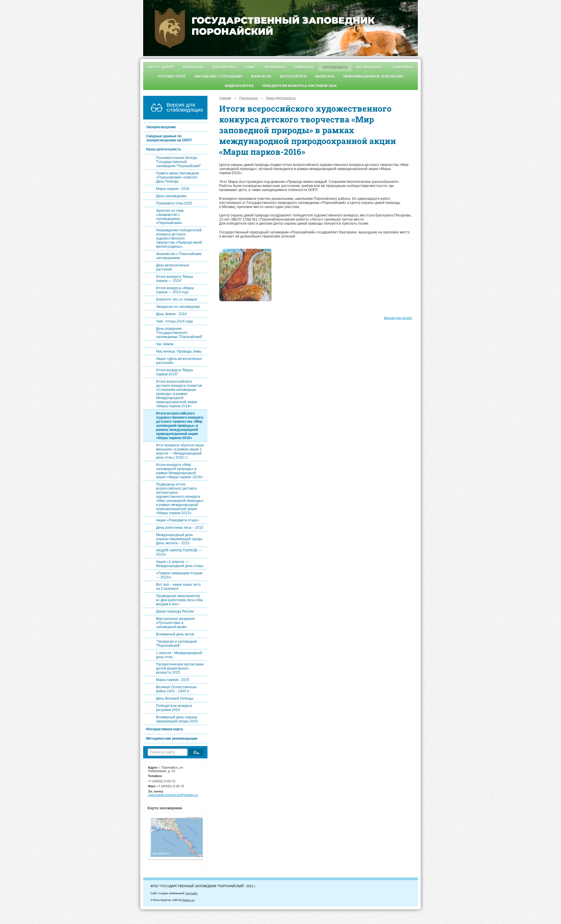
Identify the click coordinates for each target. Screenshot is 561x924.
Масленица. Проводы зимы (179, 351)
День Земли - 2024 (171, 314)
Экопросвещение (161, 127)
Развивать (274, 67)
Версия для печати (398, 318)
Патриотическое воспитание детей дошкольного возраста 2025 (180, 668)
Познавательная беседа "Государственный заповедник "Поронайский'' (178, 162)
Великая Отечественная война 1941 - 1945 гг (176, 689)
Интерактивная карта (164, 729)
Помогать (304, 67)
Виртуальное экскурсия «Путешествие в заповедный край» (175, 623)
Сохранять (402, 67)
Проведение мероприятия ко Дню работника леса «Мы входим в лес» (179, 600)
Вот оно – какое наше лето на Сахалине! (178, 587)
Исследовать (369, 67)
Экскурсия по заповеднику (178, 307)
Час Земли (165, 344)
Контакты (193, 67)
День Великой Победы (174, 698)
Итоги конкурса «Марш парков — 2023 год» (175, 290)
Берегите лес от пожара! (176, 299)
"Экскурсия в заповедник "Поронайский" (176, 643)
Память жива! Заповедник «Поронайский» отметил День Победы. (177, 177)
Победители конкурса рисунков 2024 (299, 85)
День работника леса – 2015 (179, 528)
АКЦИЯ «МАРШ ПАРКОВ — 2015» (179, 552)
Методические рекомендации (171, 738)
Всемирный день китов (175, 634)
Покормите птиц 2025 (174, 203)
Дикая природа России (175, 611)
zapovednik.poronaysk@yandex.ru (173, 795)
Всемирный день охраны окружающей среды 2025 (177, 719)
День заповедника (171, 196)
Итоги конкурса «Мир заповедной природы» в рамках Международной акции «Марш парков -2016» (179, 471)
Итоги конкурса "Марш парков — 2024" (174, 279)
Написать (325, 76)
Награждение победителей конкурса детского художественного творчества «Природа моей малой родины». (179, 238)
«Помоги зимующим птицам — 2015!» (179, 575)
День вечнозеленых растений (172, 267)
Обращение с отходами (218, 76)
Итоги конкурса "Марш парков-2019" (174, 372)
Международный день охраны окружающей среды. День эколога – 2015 (179, 539)
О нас (250, 67)
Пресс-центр (161, 67)
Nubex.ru (188, 900)
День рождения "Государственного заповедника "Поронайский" (179, 333)
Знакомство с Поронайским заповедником (178, 256)
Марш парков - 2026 (172, 189)
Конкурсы (261, 76)
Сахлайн (191, 893)
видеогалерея (239, 85)
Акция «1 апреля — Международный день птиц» (180, 564)
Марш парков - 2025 (172, 680)
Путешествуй (171, 76)
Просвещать (335, 67)
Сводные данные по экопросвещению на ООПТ (169, 138)
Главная (225, 98)
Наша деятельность (163, 149)
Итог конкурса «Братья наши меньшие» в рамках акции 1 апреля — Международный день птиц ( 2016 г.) (180, 451)
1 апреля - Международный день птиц (179, 655)
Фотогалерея (293, 76)
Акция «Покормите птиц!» (177, 520)
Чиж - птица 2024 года (174, 321)
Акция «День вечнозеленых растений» (179, 361)
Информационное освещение (373, 76)
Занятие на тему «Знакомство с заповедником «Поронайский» (170, 217)
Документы (224, 67)
